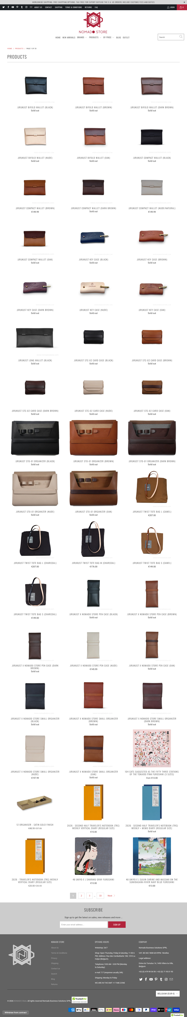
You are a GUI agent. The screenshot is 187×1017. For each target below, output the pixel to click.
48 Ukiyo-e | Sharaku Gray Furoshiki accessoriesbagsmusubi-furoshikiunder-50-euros (93, 856)
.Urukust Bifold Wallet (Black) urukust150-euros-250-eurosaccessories (35, 84)
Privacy (54, 958)
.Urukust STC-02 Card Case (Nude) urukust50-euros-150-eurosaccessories (93, 387)
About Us (38, 7)
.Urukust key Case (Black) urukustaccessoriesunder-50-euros (93, 236)
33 (100, 895)
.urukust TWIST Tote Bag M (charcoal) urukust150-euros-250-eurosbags (93, 540)
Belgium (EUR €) (166, 993)
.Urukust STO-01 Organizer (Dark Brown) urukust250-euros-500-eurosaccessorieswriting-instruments (152, 438)
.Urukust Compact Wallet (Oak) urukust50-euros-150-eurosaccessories (35, 236)
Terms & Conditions (73, 7)
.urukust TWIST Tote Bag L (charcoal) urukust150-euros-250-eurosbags (35, 540)
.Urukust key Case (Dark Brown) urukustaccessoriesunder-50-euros (35, 287)
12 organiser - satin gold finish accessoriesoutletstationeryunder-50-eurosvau (35, 801)
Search (54, 974)
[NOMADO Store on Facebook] (8, 7)
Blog (53, 979)
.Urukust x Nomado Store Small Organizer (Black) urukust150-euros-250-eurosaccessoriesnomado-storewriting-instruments (35, 695)
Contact (48, 7)
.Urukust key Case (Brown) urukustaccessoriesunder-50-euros (152, 236)
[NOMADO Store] (93, 23)
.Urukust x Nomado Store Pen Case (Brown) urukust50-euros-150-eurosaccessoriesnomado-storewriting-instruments (152, 591)
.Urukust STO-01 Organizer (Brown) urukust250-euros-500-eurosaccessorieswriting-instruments (93, 438)
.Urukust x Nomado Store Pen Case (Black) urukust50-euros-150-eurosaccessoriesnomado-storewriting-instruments (93, 591)
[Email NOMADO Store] (31, 7)
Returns (88, 7)
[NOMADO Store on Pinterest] (17, 7)
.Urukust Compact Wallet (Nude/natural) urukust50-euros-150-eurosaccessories (152, 185)
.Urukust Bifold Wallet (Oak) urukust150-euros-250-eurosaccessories (93, 134)
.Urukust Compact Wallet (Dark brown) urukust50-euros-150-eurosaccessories (93, 185)
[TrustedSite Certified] (79, 1000)
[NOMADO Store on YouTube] (12, 7)
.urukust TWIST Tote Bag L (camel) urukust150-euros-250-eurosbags (152, 488)
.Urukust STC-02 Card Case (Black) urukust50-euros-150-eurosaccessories (93, 337)
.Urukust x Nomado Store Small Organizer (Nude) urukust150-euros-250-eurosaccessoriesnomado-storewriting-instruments (35, 748)
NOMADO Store (20, 1001)
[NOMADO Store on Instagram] (26, 7)
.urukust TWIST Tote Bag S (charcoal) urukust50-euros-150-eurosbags (35, 591)
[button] (82, 37)
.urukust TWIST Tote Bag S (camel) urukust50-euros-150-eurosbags (152, 540)
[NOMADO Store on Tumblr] (21, 7)
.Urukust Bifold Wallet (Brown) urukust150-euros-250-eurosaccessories (93, 84)
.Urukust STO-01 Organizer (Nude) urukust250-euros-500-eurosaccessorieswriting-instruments (35, 488)
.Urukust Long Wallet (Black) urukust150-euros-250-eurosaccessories (35, 337)
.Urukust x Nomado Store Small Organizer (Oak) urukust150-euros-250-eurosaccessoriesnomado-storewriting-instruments (93, 748)
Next (110, 895)
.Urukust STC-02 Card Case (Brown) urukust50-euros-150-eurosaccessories (152, 337)
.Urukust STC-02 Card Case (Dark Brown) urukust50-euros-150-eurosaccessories (35, 387)
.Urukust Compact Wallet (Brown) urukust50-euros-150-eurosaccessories (35, 185)
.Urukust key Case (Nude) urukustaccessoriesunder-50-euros (93, 287)
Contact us (55, 968)
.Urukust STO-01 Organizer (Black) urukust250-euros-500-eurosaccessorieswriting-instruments (35, 438)
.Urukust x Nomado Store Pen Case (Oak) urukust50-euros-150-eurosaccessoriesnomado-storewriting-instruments (152, 642)
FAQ (96, 7)
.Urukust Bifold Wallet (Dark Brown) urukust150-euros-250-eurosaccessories (152, 84)
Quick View (35, 90)
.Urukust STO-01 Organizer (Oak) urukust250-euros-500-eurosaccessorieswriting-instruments (93, 488)
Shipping (58, 7)
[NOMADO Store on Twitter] (3, 7)
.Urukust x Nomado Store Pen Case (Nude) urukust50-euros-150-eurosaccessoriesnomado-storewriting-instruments (93, 642)
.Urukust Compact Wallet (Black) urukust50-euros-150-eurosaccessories (152, 134)
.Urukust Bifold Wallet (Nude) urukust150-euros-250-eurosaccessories (35, 134)
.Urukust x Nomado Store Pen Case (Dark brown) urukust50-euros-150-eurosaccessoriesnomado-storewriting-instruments (35, 642)
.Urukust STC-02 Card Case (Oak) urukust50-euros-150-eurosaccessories (152, 387)
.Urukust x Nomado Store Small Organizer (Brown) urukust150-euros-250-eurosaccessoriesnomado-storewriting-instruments (93, 695)
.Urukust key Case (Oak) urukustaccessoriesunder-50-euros (152, 287)
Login (172, 7)
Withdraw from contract (16, 1012)
